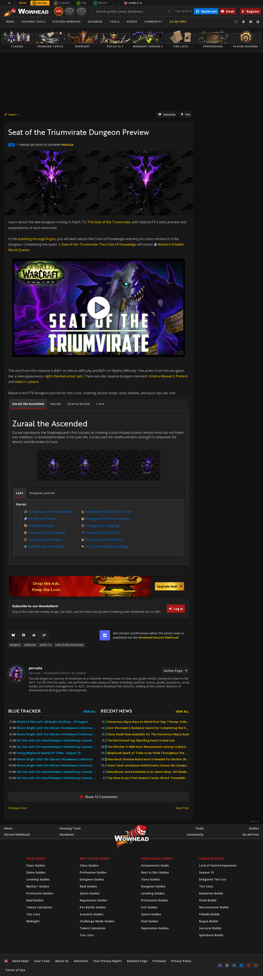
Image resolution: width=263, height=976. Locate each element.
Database (95, 21)
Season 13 (206, 872)
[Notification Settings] (243, 22)
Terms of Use (15, 970)
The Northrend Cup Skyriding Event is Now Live (141, 740)
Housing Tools (70, 828)
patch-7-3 (45, 645)
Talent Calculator (39, 907)
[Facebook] (23, 635)
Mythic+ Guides (37, 886)
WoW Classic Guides (157, 858)
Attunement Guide (155, 865)
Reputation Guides (93, 900)
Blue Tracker (24, 711)
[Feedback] (251, 22)
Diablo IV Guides (211, 858)
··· (113, 3)
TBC (84, 3)
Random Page (137, 961)
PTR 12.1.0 (69, 11)
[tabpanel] (98, 490)
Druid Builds (208, 900)
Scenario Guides (91, 914)
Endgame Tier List (212, 879)
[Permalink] (44, 635)
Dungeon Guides (92, 879)
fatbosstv (30, 645)
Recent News (116, 711)
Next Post (182, 808)
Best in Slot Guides (155, 872)
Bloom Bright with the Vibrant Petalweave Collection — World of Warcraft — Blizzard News (57, 728)
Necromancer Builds (214, 907)
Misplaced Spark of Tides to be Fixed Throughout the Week (148, 753)
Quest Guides (90, 893)
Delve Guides (35, 872)
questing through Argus (36, 239)
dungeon (15, 645)
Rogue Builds (208, 921)
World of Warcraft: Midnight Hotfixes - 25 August (52, 722)
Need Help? (20, 961)
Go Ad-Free (178, 21)
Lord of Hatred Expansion (218, 865)
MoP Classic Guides (95, 858)
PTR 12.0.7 (81, 11)
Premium (159, 961)
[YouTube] (249, 965)
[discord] (105, 635)
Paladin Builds (209, 914)
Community (153, 21)
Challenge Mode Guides (97, 921)
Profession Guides (39, 893)
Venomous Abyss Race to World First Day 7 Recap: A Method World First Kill (148, 722)
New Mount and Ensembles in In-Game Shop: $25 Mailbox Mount (148, 772)
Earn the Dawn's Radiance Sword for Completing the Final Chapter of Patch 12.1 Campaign (148, 728)
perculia (67, 145)
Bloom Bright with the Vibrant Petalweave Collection (55, 759)
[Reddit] (34, 635)
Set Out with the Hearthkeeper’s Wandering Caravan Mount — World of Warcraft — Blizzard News (57, 740)
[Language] (258, 22)
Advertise (81, 961)
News (10, 21)
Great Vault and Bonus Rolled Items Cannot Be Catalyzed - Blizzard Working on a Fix (148, 765)
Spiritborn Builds (211, 935)
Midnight (33, 921)
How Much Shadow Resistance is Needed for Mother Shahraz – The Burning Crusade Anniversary (148, 759)
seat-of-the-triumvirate (69, 645)
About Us (62, 961)
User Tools (42, 961)
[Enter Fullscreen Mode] (236, 22)
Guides (132, 21)
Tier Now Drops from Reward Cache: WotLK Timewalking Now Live (148, 778)
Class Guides (35, 865)
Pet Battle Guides (93, 907)
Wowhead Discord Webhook (158, 637)
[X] (227, 965)
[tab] (28, 404)
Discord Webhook (67, 21)
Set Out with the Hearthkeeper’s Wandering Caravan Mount (57, 772)
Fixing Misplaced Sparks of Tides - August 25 (49, 753)
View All (90, 711)
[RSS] (256, 965)
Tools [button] (114, 21)
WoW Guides (35, 858)
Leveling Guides (38, 879)
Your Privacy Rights (107, 961)
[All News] (9, 3)
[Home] (27, 11)
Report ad (254, 821)
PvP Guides (149, 907)
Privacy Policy (181, 961)
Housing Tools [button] (33, 21)
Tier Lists (33, 914)
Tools (199, 828)
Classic (64, 3)
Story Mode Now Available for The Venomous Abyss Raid (148, 734)
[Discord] (220, 965)
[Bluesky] (13, 635)
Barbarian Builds (211, 893)
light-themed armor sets (64, 376)
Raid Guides (35, 900)
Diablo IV (135, 3)
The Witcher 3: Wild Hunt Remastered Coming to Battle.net (148, 747)
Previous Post (17, 808)
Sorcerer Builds (210, 928)
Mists (102, 3)
